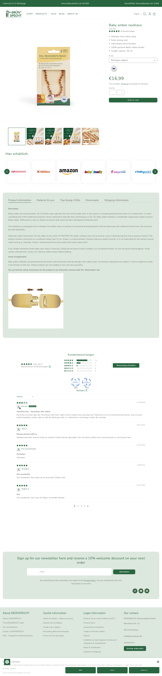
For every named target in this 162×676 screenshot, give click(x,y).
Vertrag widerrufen (135, 648)
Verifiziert (80, 390)
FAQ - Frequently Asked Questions (18, 636)
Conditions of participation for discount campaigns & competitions (100, 641)
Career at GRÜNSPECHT (13, 631)
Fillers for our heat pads (53, 636)
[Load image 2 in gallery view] (35, 136)
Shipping (124, 84)
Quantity (112, 88)
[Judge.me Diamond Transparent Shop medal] (86, 382)
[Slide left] (5, 136)
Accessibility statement (94, 627)
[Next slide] (155, 171)
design (111, 56)
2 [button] (78, 506)
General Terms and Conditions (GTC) (99, 618)
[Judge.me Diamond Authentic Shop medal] (75, 382)
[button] (42, 13)
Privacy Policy (90, 580)
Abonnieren (124, 572)
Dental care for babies (52, 623)
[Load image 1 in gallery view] (16, 136)
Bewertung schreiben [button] (126, 365)
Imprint (87, 636)
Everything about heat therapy (56, 631)
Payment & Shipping (92, 652)
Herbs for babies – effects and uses (58, 618)
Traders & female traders (94, 631)
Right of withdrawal (92, 647)
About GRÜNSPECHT (12, 618)
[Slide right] (102, 136)
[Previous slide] (7, 171)
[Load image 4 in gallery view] (72, 136)
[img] (22, 403)
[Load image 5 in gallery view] (90, 136)
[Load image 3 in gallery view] (53, 136)
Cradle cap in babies (51, 627)
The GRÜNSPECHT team (13, 623)
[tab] (80, 183)
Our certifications (10, 627)
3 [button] (81, 506)
